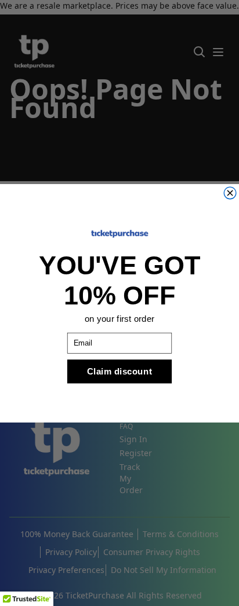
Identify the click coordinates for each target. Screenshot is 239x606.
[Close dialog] (230, 193)
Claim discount (119, 371)
